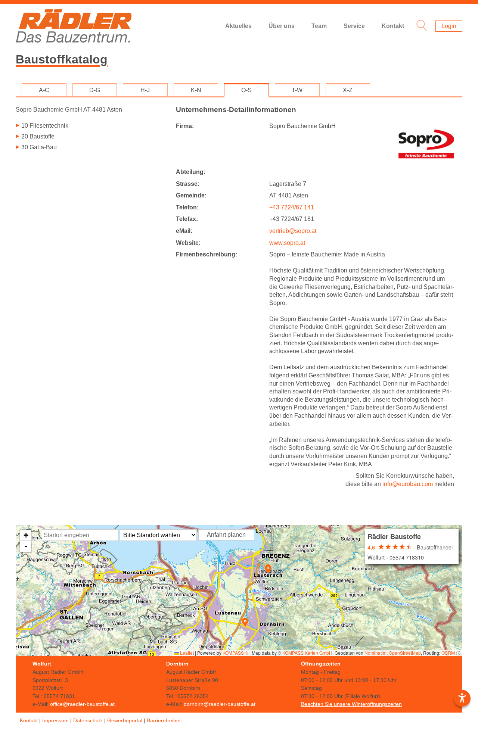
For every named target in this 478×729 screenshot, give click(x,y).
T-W (297, 90)
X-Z (348, 90)
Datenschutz (88, 720)
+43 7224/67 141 (291, 207)
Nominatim (375, 652)
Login (448, 26)
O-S (246, 90)
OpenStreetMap (405, 652)
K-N (196, 90)
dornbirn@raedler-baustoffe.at (219, 704)
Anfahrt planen (226, 535)
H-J (145, 90)
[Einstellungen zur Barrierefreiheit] (462, 698)
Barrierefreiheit (164, 720)
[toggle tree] (90, 126)
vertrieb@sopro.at (292, 231)
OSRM (448, 652)
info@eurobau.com (407, 484)
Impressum (55, 720)
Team (319, 26)
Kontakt (393, 26)
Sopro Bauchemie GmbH (69, 109)
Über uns (282, 26)
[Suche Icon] (419, 26)
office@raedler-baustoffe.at (82, 704)
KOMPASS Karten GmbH (307, 652)
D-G (94, 90)
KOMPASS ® (235, 652)
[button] (268, 569)
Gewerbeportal (124, 720)
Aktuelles (238, 26)
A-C (44, 90)
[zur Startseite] (73, 26)
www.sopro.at (287, 243)
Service (354, 26)
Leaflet (186, 652)
